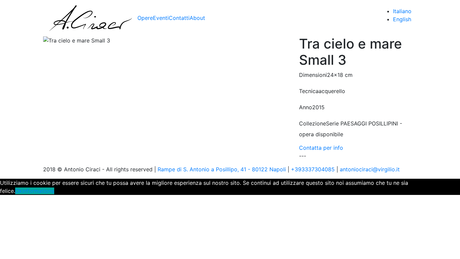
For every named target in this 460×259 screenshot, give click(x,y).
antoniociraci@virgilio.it (370, 169)
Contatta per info (321, 147)
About (197, 18)
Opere (145, 18)
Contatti (179, 18)
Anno (305, 107)
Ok (18, 191)
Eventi (161, 18)
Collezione (312, 123)
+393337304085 (313, 169)
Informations (38, 191)
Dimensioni (313, 74)
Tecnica (309, 91)
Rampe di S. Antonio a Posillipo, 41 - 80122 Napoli (222, 169)
